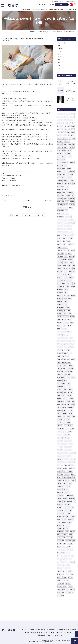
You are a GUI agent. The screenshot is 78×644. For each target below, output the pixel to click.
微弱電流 (65, 274)
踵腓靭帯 (65, 204)
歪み (62, 120)
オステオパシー (60, 495)
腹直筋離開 (66, 453)
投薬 (67, 589)
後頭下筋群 (59, 410)
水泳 (72, 135)
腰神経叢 (59, 365)
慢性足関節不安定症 (66, 362)
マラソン (59, 274)
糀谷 (58, 271)
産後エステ (67, 474)
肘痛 (58, 241)
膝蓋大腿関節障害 (71, 220)
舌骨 (67, 574)
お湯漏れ (59, 537)
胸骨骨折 (59, 546)
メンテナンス (70, 235)
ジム (68, 250)
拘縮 (62, 165)
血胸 (64, 546)
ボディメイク (60, 425)
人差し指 (59, 207)
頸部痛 (69, 298)
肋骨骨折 (69, 313)
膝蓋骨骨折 (72, 453)
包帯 (69, 129)
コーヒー (67, 525)
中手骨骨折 (59, 501)
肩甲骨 (65, 392)
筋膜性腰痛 (59, 392)
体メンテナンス (68, 441)
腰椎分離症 (65, 268)
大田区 (68, 114)
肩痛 (66, 210)
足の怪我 (59, 586)
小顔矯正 (59, 416)
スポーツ (7, 195)
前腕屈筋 (59, 316)
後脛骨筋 (59, 171)
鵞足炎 (65, 325)
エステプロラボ (66, 507)
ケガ (73, 129)
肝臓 (58, 552)
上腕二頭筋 (71, 147)
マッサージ (12, 195)
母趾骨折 (59, 507)
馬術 (58, 138)
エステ (67, 428)
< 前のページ (6, 201)
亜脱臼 (67, 213)
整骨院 (72, 114)
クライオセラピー (61, 422)
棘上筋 (69, 183)
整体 (59, 45)
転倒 (58, 595)
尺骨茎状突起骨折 (61, 550)
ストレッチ (67, 141)
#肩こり (17, 215)
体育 (74, 501)
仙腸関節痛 (59, 380)
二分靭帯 (59, 238)
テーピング (71, 204)
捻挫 (70, 123)
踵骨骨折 (73, 377)
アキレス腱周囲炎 (61, 280)
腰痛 (59, 59)
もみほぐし (65, 207)
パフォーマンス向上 (61, 377)
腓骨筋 (68, 265)
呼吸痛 (58, 522)
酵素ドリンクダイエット (62, 534)
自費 (62, 129)
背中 (62, 126)
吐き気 (63, 589)
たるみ (63, 574)
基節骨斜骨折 (68, 540)
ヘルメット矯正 (60, 583)
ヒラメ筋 (64, 235)
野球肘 (62, 195)
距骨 (63, 592)
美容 (64, 416)
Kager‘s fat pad (66, 480)
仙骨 (73, 341)
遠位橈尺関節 (64, 259)
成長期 (58, 519)
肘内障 (66, 271)
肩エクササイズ (60, 213)
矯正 (73, 126)
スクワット (59, 353)
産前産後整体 (68, 431)
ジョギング (59, 298)
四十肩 (58, 150)
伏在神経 (67, 307)
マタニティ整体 (60, 428)
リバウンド (67, 492)
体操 (64, 537)
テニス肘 (70, 238)
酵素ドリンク (60, 504)
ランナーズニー (60, 286)
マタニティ (61, 54)
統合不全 (59, 543)
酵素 (70, 483)
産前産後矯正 (60, 447)
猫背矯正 (71, 277)
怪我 (59, 62)
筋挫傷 (73, 416)
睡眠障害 (70, 577)
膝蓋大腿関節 (60, 256)
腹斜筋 (69, 274)
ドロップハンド (68, 450)
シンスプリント (68, 226)
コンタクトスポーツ (61, 407)
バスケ (58, 283)
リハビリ (59, 413)
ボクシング (59, 437)
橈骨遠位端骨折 (70, 462)
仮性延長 (59, 398)
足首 (58, 135)
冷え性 (58, 123)
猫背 (63, 123)
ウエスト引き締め (68, 425)
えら (71, 410)
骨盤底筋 (70, 413)
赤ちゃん (59, 580)
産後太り (59, 468)
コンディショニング (61, 331)
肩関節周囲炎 (60, 183)
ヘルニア (59, 174)
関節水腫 (66, 301)
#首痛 (11, 215)
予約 (58, 132)
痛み (68, 359)
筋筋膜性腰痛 (70, 407)
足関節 (73, 265)
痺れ (58, 165)
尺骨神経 (65, 389)
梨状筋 (63, 395)
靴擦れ (66, 277)
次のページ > (48, 201)
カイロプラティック (67, 559)
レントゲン (59, 262)
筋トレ (66, 292)
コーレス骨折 (60, 465)
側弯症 (58, 562)
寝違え (58, 201)
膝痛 (74, 183)
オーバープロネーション (62, 338)
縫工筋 (70, 338)
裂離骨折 (59, 565)
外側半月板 (63, 462)
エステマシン (72, 468)
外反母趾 (63, 241)
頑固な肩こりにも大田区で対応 (11, 185)
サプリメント (60, 510)
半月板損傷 (59, 310)
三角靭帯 (65, 262)
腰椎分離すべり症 (61, 168)
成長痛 (73, 138)
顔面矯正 (71, 262)
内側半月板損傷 (60, 401)
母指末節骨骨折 (60, 531)
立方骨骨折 (67, 350)
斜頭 (64, 580)
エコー (69, 156)
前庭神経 (72, 589)
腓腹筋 (58, 235)
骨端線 (67, 531)
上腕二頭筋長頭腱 (68, 371)
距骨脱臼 (73, 474)
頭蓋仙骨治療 (71, 562)
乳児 (62, 350)
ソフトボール (65, 316)
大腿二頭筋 (59, 144)
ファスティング (60, 486)
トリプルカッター (61, 513)
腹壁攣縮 (70, 259)
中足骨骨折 (71, 498)
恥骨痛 (63, 283)
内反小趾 (73, 286)
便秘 (72, 507)
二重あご (59, 571)
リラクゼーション (61, 383)
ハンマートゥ (60, 277)
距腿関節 (73, 295)
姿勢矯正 (59, 268)
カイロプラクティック (61, 156)
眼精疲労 (68, 383)
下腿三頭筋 (68, 401)
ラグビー (59, 247)
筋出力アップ (60, 474)
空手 (70, 268)
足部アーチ (59, 325)
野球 (58, 195)
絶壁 (67, 580)
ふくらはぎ (69, 283)
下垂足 (67, 186)
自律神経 (60, 48)
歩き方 (73, 401)
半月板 (58, 232)
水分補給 (71, 398)
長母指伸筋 (71, 344)
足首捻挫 (69, 319)
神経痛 (64, 265)
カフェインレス (60, 525)
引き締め (68, 513)
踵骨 (64, 174)
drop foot (65, 344)
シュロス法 (64, 562)
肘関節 (58, 356)
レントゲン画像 (60, 540)
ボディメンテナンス (68, 471)
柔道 (58, 368)
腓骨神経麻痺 (60, 189)
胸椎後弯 (69, 331)
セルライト (67, 556)
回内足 (69, 325)
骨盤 (70, 216)
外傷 (67, 550)
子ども (59, 51)
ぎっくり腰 (71, 117)
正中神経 (70, 389)
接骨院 (62, 595)
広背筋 (71, 180)
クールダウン (66, 419)
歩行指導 (68, 416)
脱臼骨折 (59, 480)
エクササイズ (60, 226)
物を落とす (68, 583)
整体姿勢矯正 (67, 374)
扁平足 (58, 328)
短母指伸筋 (70, 347)
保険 (58, 129)
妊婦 (64, 456)
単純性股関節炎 (60, 210)
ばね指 (69, 253)
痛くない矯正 (65, 322)
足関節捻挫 (66, 180)
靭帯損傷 (59, 313)
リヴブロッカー (68, 510)
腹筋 (58, 253)
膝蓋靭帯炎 (59, 198)
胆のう (68, 552)
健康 (72, 556)
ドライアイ (59, 568)
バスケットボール (61, 159)
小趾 (70, 353)
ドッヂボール (69, 537)
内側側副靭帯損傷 (61, 192)
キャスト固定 (67, 504)
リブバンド (66, 410)
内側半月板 (59, 359)
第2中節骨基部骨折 (71, 516)
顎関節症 (68, 241)
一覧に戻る (27, 201)
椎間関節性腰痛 (70, 404)
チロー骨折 (72, 531)
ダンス (58, 147)
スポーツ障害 (60, 141)
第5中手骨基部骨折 (68, 501)
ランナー (73, 480)
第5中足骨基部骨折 (70, 495)
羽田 (62, 271)
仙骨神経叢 (65, 365)
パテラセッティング (61, 319)
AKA (65, 165)
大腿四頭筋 (68, 195)
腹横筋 (72, 250)
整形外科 (70, 586)
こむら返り (65, 398)
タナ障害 (63, 368)
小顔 (74, 477)
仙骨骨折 (64, 522)
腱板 (65, 183)
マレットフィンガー (61, 250)
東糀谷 (69, 144)
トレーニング (64, 135)
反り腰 (64, 220)
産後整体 (68, 422)
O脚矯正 (71, 365)
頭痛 (64, 117)
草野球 (58, 404)
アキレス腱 (69, 229)
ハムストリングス (71, 244)
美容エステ (59, 471)
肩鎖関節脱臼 (60, 459)
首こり (68, 386)
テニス (70, 232)
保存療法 (64, 150)
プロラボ (59, 483)
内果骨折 (69, 522)
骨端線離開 (65, 468)
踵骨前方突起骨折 (61, 528)
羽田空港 (59, 389)
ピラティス (59, 434)
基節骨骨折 (59, 489)
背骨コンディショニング (62, 304)
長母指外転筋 (60, 347)
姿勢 (65, 359)
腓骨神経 (59, 344)
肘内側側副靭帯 (70, 192)
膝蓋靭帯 (72, 201)
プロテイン (65, 483)
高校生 (68, 565)
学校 (71, 550)
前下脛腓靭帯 (60, 292)
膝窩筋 (68, 295)
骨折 (74, 123)
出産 (63, 431)
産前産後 (59, 456)
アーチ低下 (64, 328)
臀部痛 (65, 198)
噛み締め (65, 571)
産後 (58, 120)
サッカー (63, 177)
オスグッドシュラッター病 (62, 162)
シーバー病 (69, 177)
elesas (71, 174)
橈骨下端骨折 (69, 546)
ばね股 (65, 298)
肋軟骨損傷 (69, 543)
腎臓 (64, 565)
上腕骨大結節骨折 (67, 477)
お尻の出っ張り (67, 434)
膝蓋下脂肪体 (67, 153)
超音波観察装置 (70, 171)
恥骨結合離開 (60, 371)
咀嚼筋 (72, 359)
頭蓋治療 (59, 559)
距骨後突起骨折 (68, 447)
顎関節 (69, 571)
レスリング (66, 489)
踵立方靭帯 (59, 335)
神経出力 (59, 322)
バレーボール (60, 153)
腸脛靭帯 (67, 286)
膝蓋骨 (64, 244)
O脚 (58, 341)
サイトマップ (72, 635)
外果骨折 (72, 428)
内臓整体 (63, 552)
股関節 (70, 207)
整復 (65, 465)
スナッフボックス (69, 592)
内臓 (74, 540)
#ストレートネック (27, 215)
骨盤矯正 (59, 117)
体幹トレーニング (61, 295)
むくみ (65, 380)
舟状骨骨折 (59, 577)
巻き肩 (62, 186)
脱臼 (58, 126)
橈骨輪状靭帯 (72, 271)
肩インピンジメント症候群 (68, 223)
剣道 (65, 347)
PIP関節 (62, 341)
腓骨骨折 (59, 265)
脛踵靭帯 (65, 353)
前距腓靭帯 (59, 204)
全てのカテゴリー (62, 43)
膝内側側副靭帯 (60, 216)
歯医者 (58, 574)
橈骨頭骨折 (65, 498)
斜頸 (63, 201)
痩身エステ (70, 465)
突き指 (67, 201)
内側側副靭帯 (64, 232)
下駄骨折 (59, 498)
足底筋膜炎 (68, 168)
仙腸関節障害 (71, 198)
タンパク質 (64, 519)
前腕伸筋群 (65, 247)
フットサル (69, 280)
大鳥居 (65, 144)
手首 (67, 174)
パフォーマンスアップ (62, 444)
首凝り (71, 322)
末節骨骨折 (73, 459)
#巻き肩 (37, 215)
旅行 (67, 528)
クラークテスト (70, 368)
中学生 (58, 431)
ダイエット (68, 486)
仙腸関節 (69, 150)
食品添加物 (70, 519)
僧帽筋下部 (71, 256)
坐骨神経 (72, 162)
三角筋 (64, 313)
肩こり (3, 195)
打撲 (74, 283)
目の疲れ (65, 568)
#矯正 (42, 215)
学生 (58, 259)
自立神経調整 (60, 289)
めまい (73, 195)
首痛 (58, 186)
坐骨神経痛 (59, 180)
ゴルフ (64, 171)
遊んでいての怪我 (65, 356)
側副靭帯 (59, 220)
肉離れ (68, 126)
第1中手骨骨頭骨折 (61, 516)
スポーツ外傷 (66, 437)
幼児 (58, 350)
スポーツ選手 (60, 441)
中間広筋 (70, 392)
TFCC (58, 177)
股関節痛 (59, 223)
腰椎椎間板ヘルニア (61, 386)
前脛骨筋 (65, 238)
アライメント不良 (61, 114)
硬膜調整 (65, 413)
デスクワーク (60, 374)
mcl (66, 216)
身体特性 (70, 444)
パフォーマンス (64, 138)
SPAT (68, 377)
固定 (65, 129)
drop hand (59, 453)
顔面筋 (58, 362)
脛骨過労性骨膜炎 (61, 229)
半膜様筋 (65, 335)
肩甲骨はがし (64, 147)
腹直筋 (62, 253)
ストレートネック (68, 120)
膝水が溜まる (60, 301)
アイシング (59, 419)
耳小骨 (58, 592)
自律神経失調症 (60, 307)
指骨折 (71, 574)
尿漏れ (70, 534)
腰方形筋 (64, 404)
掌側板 (58, 395)
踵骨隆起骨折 (60, 556)
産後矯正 (72, 316)
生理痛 (64, 543)
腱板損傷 (66, 189)
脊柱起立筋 (69, 395)
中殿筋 (66, 256)
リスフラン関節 (67, 310)
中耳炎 (58, 589)
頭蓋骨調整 (68, 341)
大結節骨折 (59, 477)
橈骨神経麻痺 (60, 450)
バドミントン (60, 492)
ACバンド (67, 459)
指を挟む (65, 586)
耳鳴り (65, 577)
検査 (58, 462)
